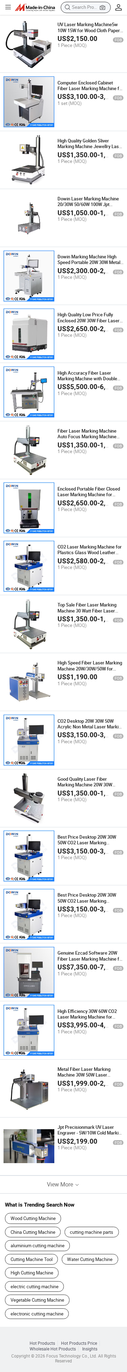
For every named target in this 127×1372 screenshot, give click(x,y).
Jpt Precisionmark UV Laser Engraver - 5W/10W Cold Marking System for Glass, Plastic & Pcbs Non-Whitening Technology (90, 1136)
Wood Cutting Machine (33, 1218)
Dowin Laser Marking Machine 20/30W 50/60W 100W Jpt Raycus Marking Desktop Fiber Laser (88, 207)
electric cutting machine (35, 1286)
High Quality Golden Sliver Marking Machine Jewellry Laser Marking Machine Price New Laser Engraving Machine (90, 149)
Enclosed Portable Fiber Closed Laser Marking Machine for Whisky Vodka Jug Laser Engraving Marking (89, 497)
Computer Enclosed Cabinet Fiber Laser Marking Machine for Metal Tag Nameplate (90, 89)
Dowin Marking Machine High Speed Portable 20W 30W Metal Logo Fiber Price (89, 262)
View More (60, 1184)
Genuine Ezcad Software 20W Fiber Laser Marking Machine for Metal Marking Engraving (90, 959)
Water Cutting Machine (90, 1259)
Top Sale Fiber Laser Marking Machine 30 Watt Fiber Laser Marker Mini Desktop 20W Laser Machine (90, 613)
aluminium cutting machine (38, 1245)
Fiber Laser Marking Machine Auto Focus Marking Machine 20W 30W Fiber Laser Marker (87, 437)
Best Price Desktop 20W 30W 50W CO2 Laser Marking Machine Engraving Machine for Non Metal (89, 845)
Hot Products (42, 1343)
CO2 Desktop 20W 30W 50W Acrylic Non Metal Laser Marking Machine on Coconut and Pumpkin (90, 729)
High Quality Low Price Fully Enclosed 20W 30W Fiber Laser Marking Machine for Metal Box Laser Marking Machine (89, 323)
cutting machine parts (91, 1232)
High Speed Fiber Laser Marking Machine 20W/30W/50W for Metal (90, 668)
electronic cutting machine (37, 1314)
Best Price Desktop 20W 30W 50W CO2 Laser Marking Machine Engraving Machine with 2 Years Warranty (90, 903)
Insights (89, 1349)
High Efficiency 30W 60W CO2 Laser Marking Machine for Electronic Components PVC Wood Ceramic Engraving (87, 1020)
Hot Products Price (79, 1343)
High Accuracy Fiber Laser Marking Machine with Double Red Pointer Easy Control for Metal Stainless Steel (87, 381)
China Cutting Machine (33, 1232)
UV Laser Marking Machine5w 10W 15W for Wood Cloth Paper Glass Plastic (89, 30)
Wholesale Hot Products (53, 1349)
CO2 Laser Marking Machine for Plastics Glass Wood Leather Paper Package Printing (90, 553)
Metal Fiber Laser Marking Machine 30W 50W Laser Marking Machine (84, 1075)
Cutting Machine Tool (32, 1259)
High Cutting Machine (32, 1273)
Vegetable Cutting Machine (37, 1300)
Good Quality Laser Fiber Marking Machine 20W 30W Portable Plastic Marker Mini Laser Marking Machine (86, 787)
